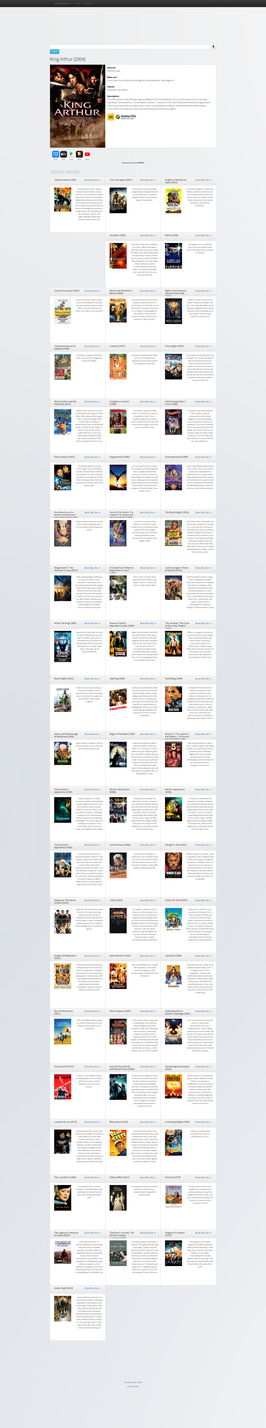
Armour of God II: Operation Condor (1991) (122, 624)
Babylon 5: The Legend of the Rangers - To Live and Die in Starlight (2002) (177, 736)
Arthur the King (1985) (65, 623)
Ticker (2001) (116, 900)
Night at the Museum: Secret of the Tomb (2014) (176, 293)
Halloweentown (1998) (176, 456)
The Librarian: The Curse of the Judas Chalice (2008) (177, 626)
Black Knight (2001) (64, 678)
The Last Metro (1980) (65, 1177)
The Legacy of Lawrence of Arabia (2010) (66, 1234)
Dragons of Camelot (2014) (175, 1234)
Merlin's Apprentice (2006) (119, 791)
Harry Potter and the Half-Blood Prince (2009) (122, 1068)
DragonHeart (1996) (120, 456)
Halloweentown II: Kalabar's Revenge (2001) (177, 1012)
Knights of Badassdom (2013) (65, 957)
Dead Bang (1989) (174, 678)
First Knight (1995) (174, 346)
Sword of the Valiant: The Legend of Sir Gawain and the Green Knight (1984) (121, 514)
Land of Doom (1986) (120, 844)
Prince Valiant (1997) (64, 456)
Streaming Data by (128, 163)
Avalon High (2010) (63, 1288)
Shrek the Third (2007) (176, 900)
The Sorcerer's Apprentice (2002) (63, 846)
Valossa (129, 1382)
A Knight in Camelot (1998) (119, 403)
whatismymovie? (62, 3)
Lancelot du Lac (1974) (65, 1121)
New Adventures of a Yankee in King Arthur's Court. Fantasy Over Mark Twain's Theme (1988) (66, 516)
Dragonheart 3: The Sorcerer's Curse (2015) (66, 569)
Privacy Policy (133, 1386)
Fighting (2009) (117, 678)
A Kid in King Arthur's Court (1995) (175, 403)
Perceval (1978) (173, 1177)
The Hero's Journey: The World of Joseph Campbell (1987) (122, 1235)
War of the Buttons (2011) (63, 1012)
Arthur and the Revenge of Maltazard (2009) (66, 735)
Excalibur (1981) (118, 235)
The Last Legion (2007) (121, 179)
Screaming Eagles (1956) (177, 1121)
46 (110, 117)
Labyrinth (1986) (173, 955)
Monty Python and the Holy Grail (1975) (65, 403)
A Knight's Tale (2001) (176, 844)
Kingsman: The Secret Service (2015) (65, 901)
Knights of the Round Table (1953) (175, 181)
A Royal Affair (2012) (119, 1177)
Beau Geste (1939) (119, 1121)
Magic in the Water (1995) (122, 733)
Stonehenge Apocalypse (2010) (177, 1068)
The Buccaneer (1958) (65, 179)
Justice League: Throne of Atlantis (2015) (176, 569)
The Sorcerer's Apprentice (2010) (63, 791)
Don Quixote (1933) (64, 1066)
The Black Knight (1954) (177, 512)
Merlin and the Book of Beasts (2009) (121, 292)
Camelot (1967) (117, 346)
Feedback (88, 3)
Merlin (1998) (171, 235)
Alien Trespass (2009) (120, 1011)
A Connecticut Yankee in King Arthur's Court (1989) (122, 570)
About (77, 3)
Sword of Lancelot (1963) (67, 290)
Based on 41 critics (127, 118)
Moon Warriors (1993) (120, 955)
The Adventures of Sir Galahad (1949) (65, 347)
